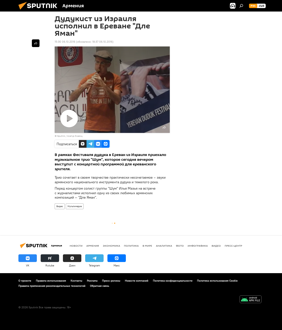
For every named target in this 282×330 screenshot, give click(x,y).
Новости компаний (136, 280)
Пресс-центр (233, 245)
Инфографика (198, 245)
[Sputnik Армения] (39, 10)
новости (76, 245)
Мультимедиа (75, 206)
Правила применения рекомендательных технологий (51, 286)
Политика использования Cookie (217, 280)
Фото (180, 245)
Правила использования (51, 280)
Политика (131, 245)
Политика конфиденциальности (172, 280)
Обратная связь (99, 286)
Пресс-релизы (111, 280)
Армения (92, 245)
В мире (147, 245)
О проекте (24, 280)
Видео (59, 206)
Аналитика (164, 245)
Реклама (92, 280)
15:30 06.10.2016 (65, 41)
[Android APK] (250, 299)
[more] (36, 43)
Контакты (76, 280)
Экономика (111, 245)
